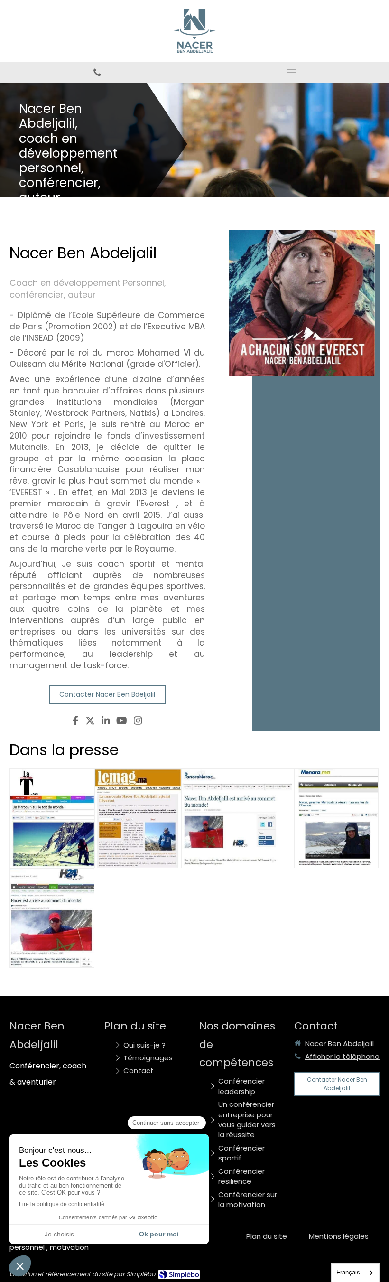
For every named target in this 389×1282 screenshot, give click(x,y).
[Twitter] (90, 722)
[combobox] (355, 1272)
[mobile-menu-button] (291, 72)
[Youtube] (121, 722)
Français (348, 1272)
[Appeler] (97, 72)
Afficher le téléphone (342, 1056)
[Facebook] (76, 722)
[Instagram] (138, 722)
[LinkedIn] (106, 722)
